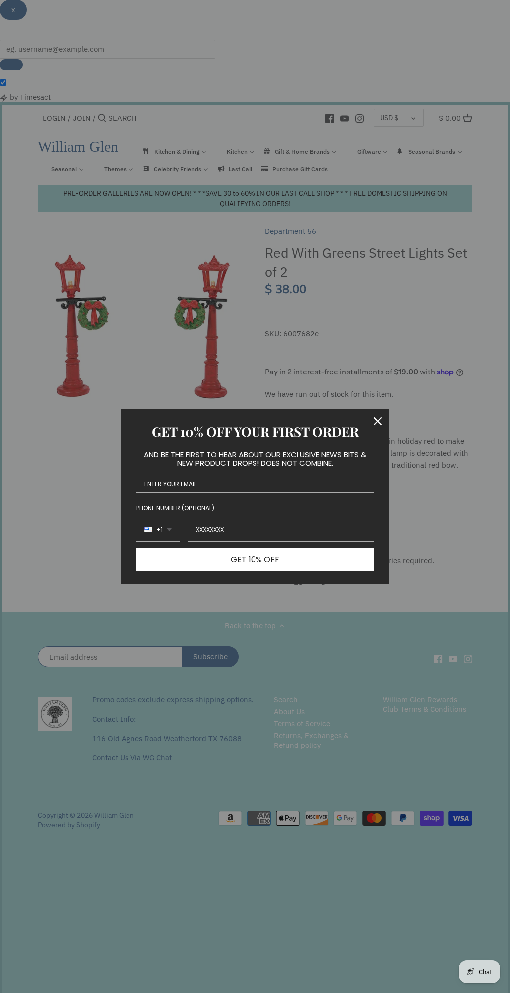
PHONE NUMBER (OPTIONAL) (175, 508)
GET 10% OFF (255, 559)
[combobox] (158, 530)
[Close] (377, 421)
